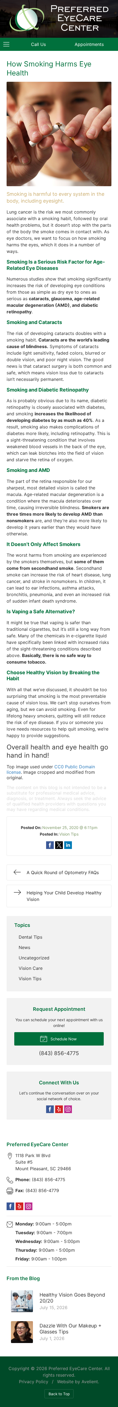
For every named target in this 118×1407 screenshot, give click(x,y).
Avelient (90, 1381)
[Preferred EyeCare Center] (59, 18)
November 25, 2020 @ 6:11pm (69, 827)
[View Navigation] (8, 44)
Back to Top (59, 1394)
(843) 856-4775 (40, 1179)
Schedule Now (63, 1039)
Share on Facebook (50, 845)
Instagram (68, 1109)
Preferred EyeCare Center (75, 1368)
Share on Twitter (59, 845)
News (24, 947)
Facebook (50, 1109)
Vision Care (31, 968)
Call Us (38, 44)
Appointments (89, 44)
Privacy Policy (33, 1381)
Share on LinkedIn (68, 845)
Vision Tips (68, 834)
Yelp (59, 1109)
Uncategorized (34, 958)
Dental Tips (30, 937)
